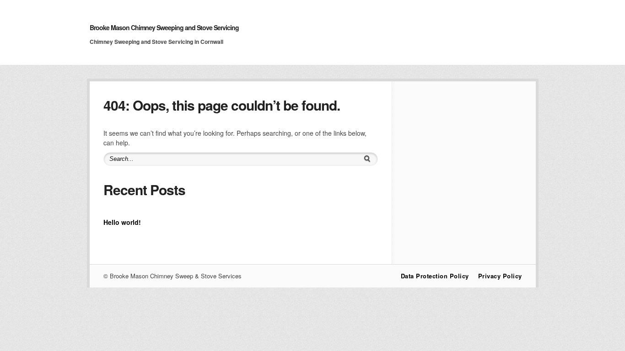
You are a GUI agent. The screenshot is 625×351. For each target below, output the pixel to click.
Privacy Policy (500, 275)
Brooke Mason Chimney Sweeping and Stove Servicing (164, 27)
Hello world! (122, 222)
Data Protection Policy (435, 275)
